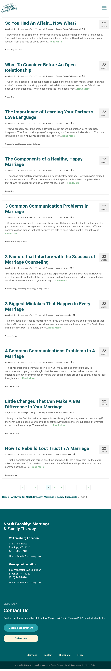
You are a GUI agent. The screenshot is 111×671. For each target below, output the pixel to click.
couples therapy (62, 123)
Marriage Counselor (63, 315)
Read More (56, 41)
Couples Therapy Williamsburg (68, 29)
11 (82, 487)
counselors (18, 50)
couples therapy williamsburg (16, 144)
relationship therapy (33, 144)
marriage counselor (20, 242)
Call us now (21, 638)
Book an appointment (21, 628)
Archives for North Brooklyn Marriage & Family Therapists (44, 497)
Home (5, 497)
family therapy (31, 289)
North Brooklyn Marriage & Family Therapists (26, 29)
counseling (10, 50)
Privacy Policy (90, 665)
